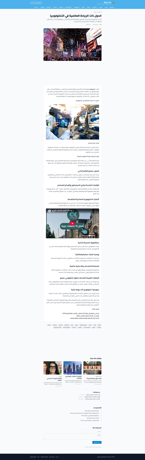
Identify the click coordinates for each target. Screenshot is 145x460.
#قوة (72, 325)
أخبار (106, 7)
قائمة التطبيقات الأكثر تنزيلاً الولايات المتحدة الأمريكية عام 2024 (84, 413)
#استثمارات (55, 325)
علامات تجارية (99, 376)
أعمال (100, 7)
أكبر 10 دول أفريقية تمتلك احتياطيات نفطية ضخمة (84, 318)
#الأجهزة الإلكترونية (83, 325)
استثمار (94, 7)
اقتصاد (88, 7)
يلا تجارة (100, 12)
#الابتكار (49, 325)
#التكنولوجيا (67, 325)
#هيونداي (60, 325)
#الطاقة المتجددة (87, 327)
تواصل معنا (51, 457)
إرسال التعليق (97, 442)
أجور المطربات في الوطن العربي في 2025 (90, 420)
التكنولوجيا (92, 89)
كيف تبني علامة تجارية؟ (94, 378)
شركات (55, 7)
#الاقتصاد (99, 327)
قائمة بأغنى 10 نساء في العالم (54, 379)
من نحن (36, 7)
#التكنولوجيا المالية (66, 327)
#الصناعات (80, 327)
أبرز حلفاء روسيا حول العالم (93, 418)
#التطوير (93, 327)
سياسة (61, 7)
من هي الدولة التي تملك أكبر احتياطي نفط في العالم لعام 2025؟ (80, 313)
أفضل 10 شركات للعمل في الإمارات (73, 377)
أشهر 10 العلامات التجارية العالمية (92, 397)
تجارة (83, 7)
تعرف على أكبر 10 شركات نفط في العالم (87, 315)
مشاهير (49, 7)
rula (101, 24)
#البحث (94, 325)
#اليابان (90, 325)
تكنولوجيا (76, 7)
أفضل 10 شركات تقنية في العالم (92, 399)
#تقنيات (76, 325)
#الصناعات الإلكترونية (57, 327)
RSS (38, 457)
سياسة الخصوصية (44, 457)
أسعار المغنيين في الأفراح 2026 (92, 411)
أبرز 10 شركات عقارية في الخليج (93, 395)
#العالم (99, 325)
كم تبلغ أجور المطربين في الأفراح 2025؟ (90, 415)
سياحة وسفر (68, 7)
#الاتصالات (74, 327)
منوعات (42, 7)
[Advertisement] (73, 73)
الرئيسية (112, 7)
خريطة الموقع (33, 457)
